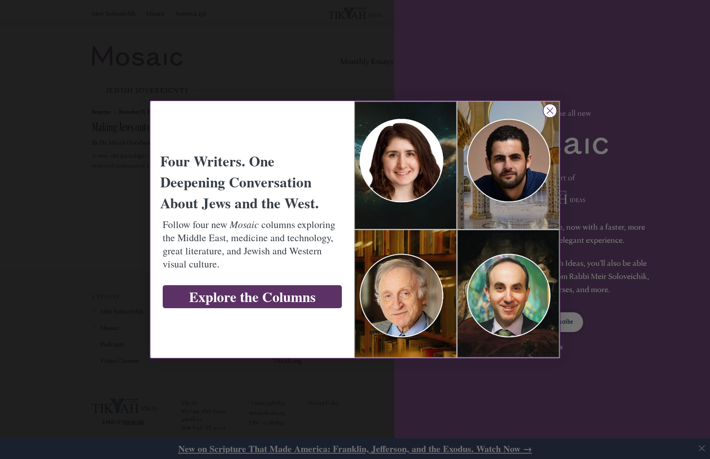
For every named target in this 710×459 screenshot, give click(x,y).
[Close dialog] (550, 111)
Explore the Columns (252, 296)
